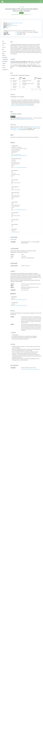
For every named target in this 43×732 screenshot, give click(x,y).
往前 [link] (32, 89)
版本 (3, 45)
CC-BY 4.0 (8, 26)
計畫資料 (3, 63)
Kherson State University (13, 25)
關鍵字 (3, 53)
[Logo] (2, 1)
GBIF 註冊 (4, 51)
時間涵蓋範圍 (4, 61)
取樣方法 (3, 65)
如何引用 (3, 47)
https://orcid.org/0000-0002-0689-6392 (20, 155)
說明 (3, 41)
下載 (17, 32)
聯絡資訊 (3, 55)
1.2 (11, 84)
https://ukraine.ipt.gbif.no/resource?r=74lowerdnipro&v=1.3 (23, 105)
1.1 (11, 87)
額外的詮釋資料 (5, 69)
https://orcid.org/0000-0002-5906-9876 (20, 167)
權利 (3, 49)
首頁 (20, 6)
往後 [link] (40, 89)
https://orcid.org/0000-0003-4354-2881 (20, 299)
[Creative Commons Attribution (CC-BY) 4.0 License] (13, 116)
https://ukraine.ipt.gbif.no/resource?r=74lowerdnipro (30, 369)
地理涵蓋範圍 (4, 57)
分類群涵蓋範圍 (5, 59)
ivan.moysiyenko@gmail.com (16, 154)
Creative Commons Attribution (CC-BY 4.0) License (23, 119)
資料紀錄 (3, 43)
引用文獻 (3, 67)
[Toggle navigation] (40, 1)
